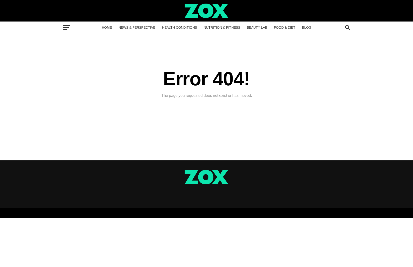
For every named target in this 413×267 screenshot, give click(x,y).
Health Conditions (179, 27)
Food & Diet (284, 27)
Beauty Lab (257, 27)
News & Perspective (137, 27)
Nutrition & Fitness (222, 27)
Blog (306, 27)
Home (107, 27)
